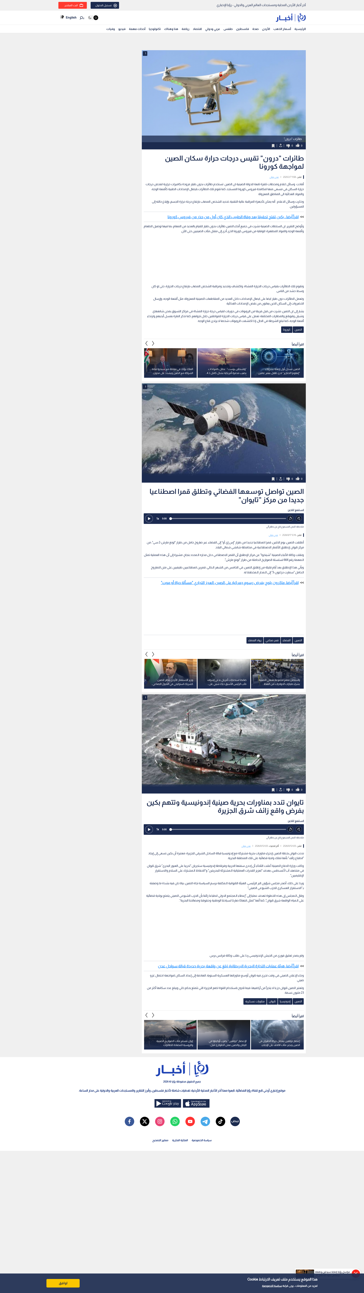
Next (146, 343)
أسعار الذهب (282, 28)
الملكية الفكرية (180, 1140)
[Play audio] (149, 518)
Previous (153, 343)
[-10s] (290, 518)
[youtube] (190, 1121)
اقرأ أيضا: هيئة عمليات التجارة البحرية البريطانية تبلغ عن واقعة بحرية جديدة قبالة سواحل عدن (228, 966)
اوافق (63, 1283)
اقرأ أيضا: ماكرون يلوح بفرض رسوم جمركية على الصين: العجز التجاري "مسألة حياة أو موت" (230, 583)
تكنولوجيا (155, 28)
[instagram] (160, 1121)
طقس (228, 28)
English (71, 17)
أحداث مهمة (137, 28)
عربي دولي (274, 177)
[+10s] (299, 518)
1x (157, 518)
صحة (255, 28)
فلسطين (242, 28)
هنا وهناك (171, 28)
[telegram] (205, 1121)
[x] (144, 1121)
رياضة (185, 28)
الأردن (266, 28)
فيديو (122, 28)
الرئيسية (300, 28)
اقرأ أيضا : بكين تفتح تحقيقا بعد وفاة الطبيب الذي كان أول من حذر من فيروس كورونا (233, 217)
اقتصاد (197, 28)
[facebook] (129, 1121)
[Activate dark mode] (93, 18)
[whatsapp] (175, 1121)
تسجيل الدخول (103, 5)
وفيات (110, 28)
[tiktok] (220, 1121)
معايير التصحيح (160, 1140)
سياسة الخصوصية (272, 1285)
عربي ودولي (212, 28)
